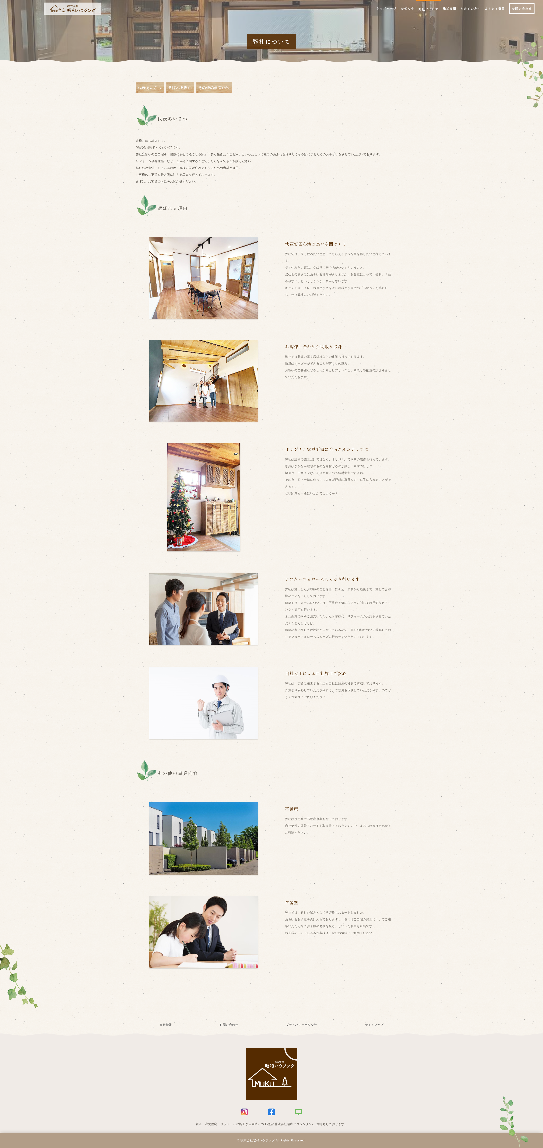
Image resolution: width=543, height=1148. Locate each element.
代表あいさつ (150, 88)
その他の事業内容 (214, 88)
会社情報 (166, 1024)
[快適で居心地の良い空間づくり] (203, 315)
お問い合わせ (229, 1024)
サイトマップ (374, 1024)
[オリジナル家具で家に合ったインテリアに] (203, 548)
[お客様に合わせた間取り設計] (203, 418)
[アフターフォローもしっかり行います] (203, 641)
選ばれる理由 (180, 88)
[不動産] (203, 871)
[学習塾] (203, 965)
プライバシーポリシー (301, 1024)
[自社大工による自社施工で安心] (203, 735)
